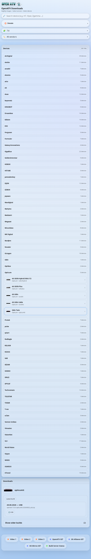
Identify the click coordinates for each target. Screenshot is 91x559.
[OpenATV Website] (12, 4)
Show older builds (45, 522)
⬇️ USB (10, 512)
